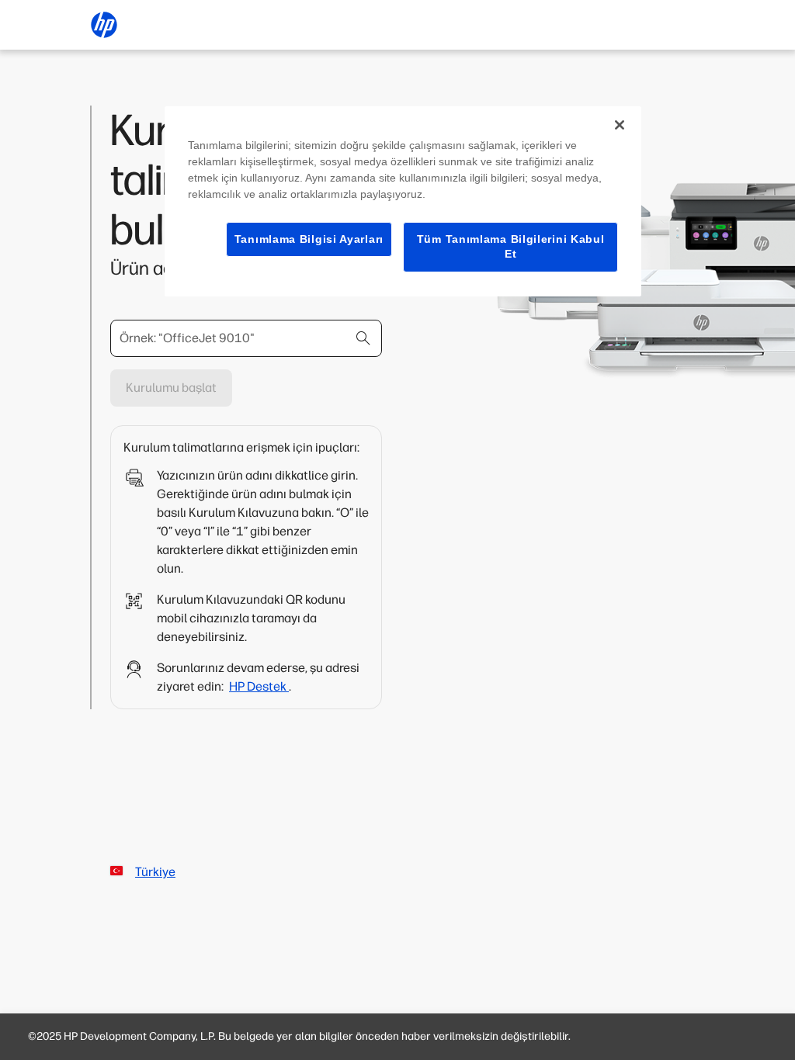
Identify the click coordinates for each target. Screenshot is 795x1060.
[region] (403, 201)
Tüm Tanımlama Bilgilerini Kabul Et (511, 247)
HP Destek (259, 686)
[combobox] (246, 338)
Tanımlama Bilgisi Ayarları (309, 239)
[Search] (363, 338)
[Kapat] (619, 125)
